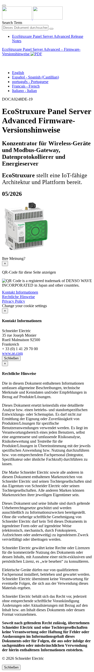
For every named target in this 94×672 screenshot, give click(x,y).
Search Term (12, 23)
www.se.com (12, 353)
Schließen (11, 358)
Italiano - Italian (24, 91)
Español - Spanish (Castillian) (35, 77)
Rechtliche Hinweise (18, 297)
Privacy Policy (13, 301)
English (18, 73)
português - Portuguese (30, 82)
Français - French (26, 86)
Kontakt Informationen (20, 292)
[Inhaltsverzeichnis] (4, 60)
